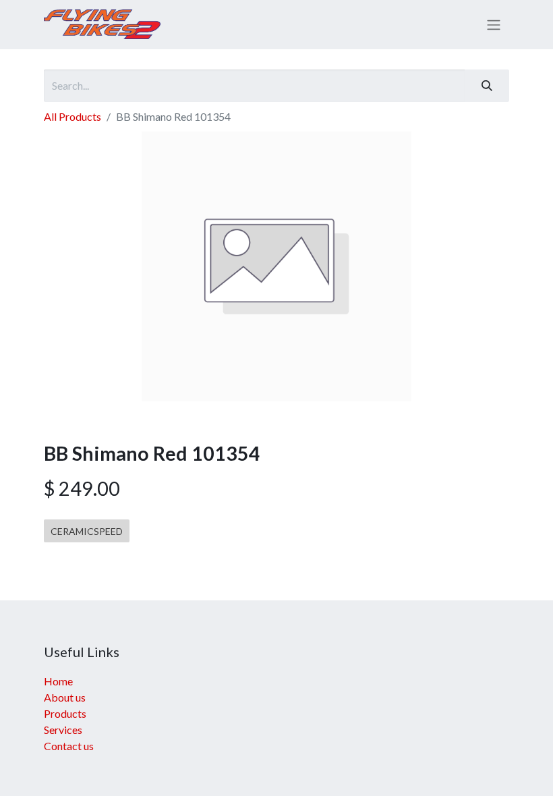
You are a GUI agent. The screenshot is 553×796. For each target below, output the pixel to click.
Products (65, 713)
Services (63, 729)
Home (58, 681)
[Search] (487, 85)
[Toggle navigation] (493, 25)
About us (65, 697)
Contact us (69, 745)
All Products (72, 116)
